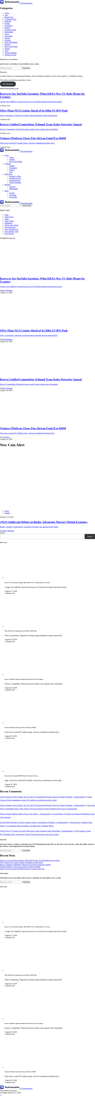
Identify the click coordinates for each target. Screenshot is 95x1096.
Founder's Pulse (10, 30)
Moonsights (9, 32)
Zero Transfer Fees (11, 229)
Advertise (12, 195)
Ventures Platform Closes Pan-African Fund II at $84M (20, 867)
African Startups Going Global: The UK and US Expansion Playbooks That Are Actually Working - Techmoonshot (42, 797)
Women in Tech (10, 55)
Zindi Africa (9, 217)
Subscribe (26, 68)
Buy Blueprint (8, 84)
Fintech (7, 28)
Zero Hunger (9, 234)
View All (15, 88)
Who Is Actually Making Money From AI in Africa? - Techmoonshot (25, 814)
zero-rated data (10, 227)
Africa (7, 13)
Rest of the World (11, 46)
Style (6, 51)
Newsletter (9, 36)
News (7, 34)
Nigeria (7, 38)
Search (2, 533)
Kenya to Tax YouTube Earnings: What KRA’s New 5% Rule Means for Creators (30, 860)
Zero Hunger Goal (11, 231)
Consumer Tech (10, 19)
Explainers (8, 26)
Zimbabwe (9, 223)
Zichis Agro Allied (11, 225)
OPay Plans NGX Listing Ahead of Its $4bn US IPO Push (21, 863)
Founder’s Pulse (15, 176)
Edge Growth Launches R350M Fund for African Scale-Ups (22, 869)
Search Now (27, 205)
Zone (6, 215)
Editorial (8, 21)
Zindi (7, 219)
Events (7, 24)
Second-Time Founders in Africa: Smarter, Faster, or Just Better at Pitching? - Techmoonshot (33, 822)
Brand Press (9, 17)
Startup (7, 49)
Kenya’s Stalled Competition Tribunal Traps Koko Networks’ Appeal (25, 865)
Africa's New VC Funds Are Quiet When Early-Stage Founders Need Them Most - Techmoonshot (36, 831)
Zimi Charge (9, 221)
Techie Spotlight (11, 53)
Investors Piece (14, 180)
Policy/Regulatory (11, 42)
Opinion (8, 40)
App (6, 15)
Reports (7, 44)
